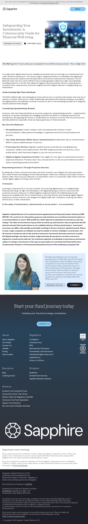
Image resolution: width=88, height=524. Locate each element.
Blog (4, 373)
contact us (44, 324)
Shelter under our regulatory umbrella (17, 397)
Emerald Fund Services (38, 376)
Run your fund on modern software (16, 406)
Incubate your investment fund (14, 391)
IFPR (31, 345)
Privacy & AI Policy (36, 360)
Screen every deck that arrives (14, 394)
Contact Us (7, 345)
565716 (29, 484)
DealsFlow (33, 373)
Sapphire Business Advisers (40, 379)
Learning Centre (8, 376)
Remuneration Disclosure (39, 348)
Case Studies (7, 354)
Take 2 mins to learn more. (51, 3)
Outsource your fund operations (15, 400)
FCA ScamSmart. (20, 465)
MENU (77, 9)
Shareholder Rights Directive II (41, 354)
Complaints (33, 339)
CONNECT (75, 285)
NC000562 (7, 491)
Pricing (5, 351)
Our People (6, 342)
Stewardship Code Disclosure (41, 351)
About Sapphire (8, 339)
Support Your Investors (11, 403)
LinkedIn (5, 348)
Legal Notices (34, 357)
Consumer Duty (35, 342)
